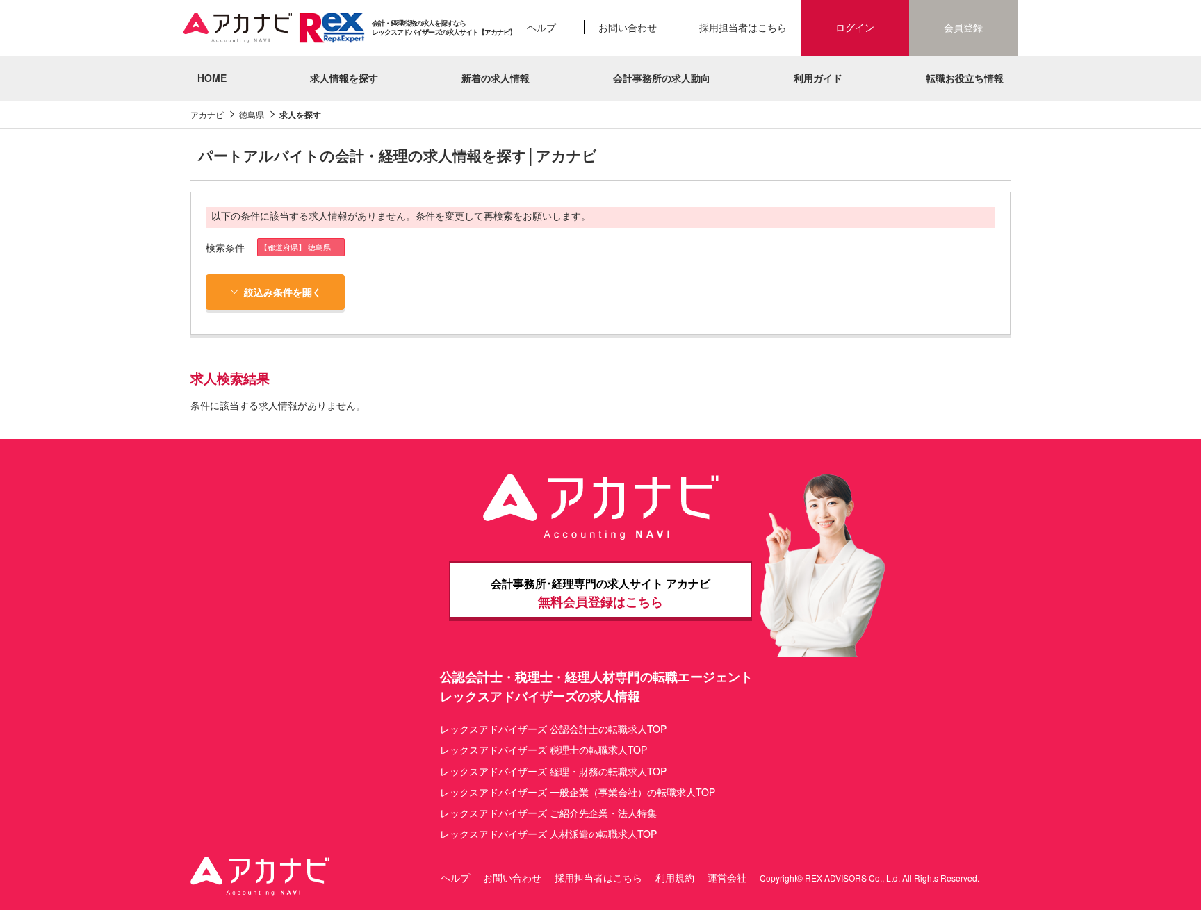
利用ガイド (818, 78)
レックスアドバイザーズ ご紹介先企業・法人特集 (548, 813)
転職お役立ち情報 (965, 78)
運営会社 (727, 877)
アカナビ (207, 114)
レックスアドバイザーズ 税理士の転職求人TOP (543, 749)
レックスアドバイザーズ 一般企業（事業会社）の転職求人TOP (577, 792)
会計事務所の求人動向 (661, 78)
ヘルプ (541, 27)
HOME (212, 78)
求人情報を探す (344, 78)
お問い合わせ (627, 27)
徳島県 (251, 114)
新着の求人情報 (495, 78)
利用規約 (674, 877)
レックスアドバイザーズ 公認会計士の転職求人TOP (553, 729)
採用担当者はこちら (743, 27)
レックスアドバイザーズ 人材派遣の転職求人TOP (548, 834)
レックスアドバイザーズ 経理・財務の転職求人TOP (553, 771)
